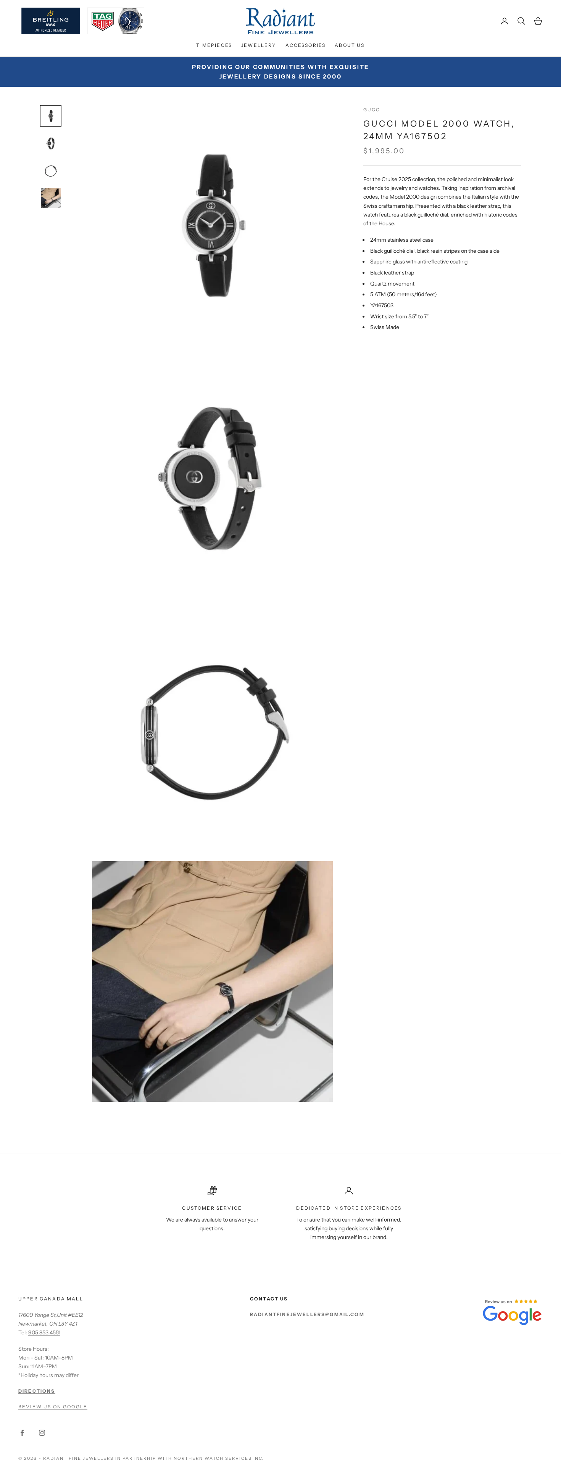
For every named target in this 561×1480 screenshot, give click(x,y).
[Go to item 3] (50, 170)
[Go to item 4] (50, 198)
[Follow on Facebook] (22, 1433)
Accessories (305, 45)
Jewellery (258, 45)
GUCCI (372, 109)
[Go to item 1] (50, 116)
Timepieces (214, 45)
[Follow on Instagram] (42, 1433)
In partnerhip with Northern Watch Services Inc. (189, 1458)
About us (349, 45)
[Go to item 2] (50, 143)
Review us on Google (52, 1406)
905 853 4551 (44, 1332)
